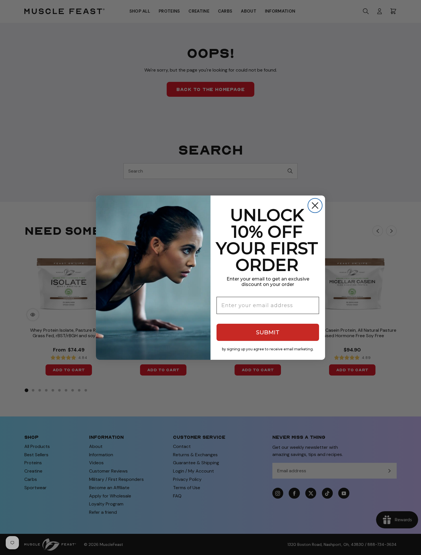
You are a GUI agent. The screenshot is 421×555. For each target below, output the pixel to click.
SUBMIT (268, 332)
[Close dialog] (315, 205)
